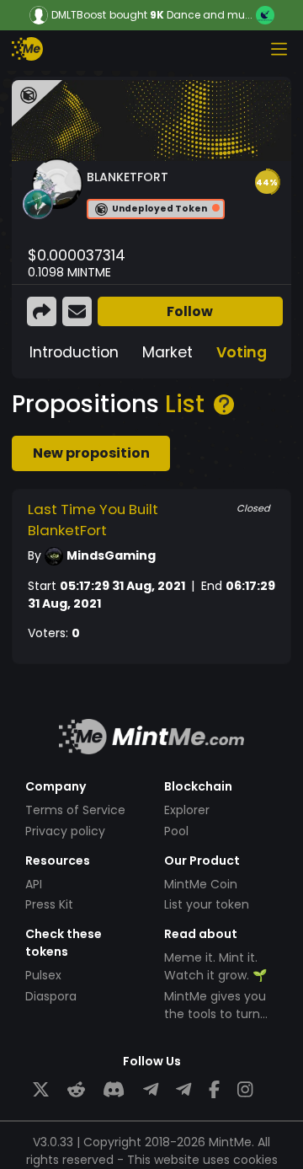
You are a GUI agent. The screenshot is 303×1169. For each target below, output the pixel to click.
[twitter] (41, 1089)
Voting (241, 352)
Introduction (74, 352)
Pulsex (43, 975)
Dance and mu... (209, 15)
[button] (267, 182)
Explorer (187, 810)
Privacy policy (65, 831)
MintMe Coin (200, 884)
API (33, 884)
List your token (206, 904)
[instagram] (244, 1089)
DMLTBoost (78, 15)
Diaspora (51, 996)
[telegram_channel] (183, 1089)
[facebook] (214, 1089)
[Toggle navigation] (278, 48)
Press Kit (49, 904)
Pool (176, 831)
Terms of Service (75, 810)
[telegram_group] (150, 1089)
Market (167, 352)
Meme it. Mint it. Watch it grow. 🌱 (215, 966)
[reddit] (76, 1089)
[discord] (114, 1089)
